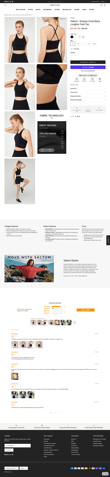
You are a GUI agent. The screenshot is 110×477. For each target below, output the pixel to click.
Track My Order (48, 448)
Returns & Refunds (49, 454)
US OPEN (30, 10)
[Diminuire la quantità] (71, 55)
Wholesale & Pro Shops (99, 439)
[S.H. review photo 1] (14, 376)
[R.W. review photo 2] (22, 344)
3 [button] (55, 413)
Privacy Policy (74, 452)
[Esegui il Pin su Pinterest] (79, 116)
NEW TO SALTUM (20, 10)
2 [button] (53, 413)
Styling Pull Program (98, 445)
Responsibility (75, 448)
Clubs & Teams (97, 441)
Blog (72, 441)
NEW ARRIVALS (47, 10)
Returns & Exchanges (76, 99)
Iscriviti (8, 450)
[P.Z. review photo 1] (14, 394)
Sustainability (74, 450)
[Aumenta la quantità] (77, 55)
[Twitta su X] (75, 116)
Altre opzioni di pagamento (88, 70)
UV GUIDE (57, 10)
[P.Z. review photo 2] (22, 394)
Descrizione (73, 88)
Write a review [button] (85, 310)
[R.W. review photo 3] (30, 344)
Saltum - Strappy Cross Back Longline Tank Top (22, 15)
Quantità (72, 52)
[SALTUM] (55, 5)
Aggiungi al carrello (88, 62)
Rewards (73, 443)
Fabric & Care (74, 92)
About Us (73, 439)
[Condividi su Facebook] (77, 116)
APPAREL (76, 10)
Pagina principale (8, 15)
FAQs (45, 456)
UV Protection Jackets (50, 443)
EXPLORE (91, 10)
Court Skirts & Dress (49, 445)
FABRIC (84, 10)
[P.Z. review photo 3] (30, 394)
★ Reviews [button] (108, 240)
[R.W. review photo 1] (14, 344)
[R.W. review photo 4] (39, 344)
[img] (14, 334)
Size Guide (46, 439)
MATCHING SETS (67, 10)
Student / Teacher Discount (51, 450)
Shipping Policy (48, 452)
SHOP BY (38, 10)
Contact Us (74, 445)
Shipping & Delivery (75, 96)
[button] (88, 48)
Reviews (46, 441)
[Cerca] (5, 5)
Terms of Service (75, 454)
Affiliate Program (97, 443)
